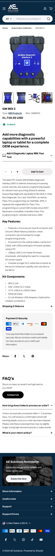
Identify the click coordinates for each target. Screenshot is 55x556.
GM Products (15, 113)
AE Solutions (16, 551)
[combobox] (27, 18)
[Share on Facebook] (15, 356)
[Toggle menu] (4, 8)
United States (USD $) (17, 523)
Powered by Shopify (33, 551)
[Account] (45, 8)
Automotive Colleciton (22, 28)
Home (5, 28)
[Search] (48, 19)
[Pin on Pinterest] (32, 356)
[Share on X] (24, 356)
